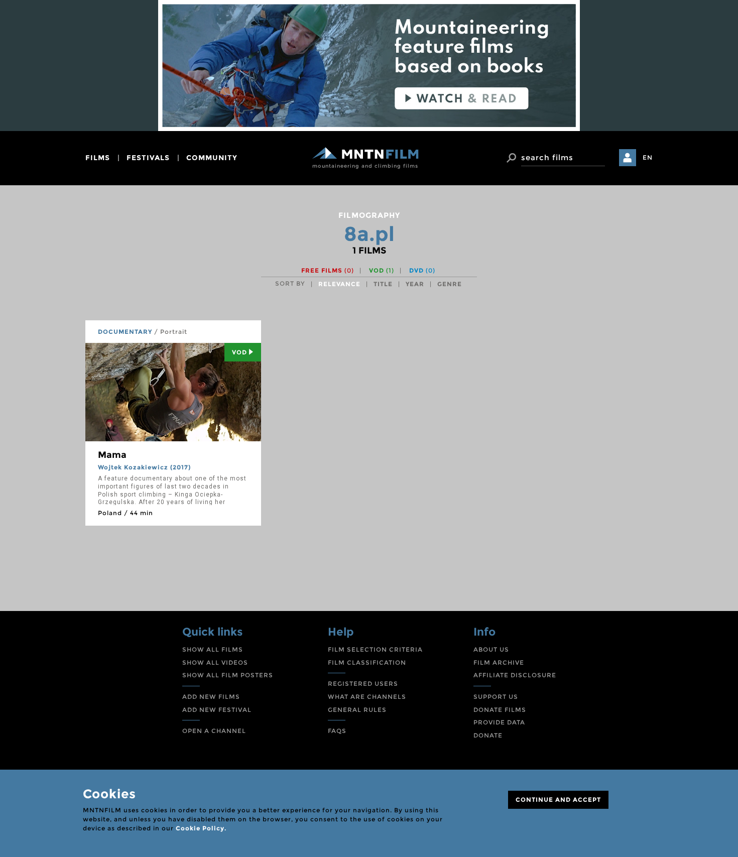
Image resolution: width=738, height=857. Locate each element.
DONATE (488, 735)
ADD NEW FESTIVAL (217, 709)
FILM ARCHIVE (498, 662)
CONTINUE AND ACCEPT (558, 799)
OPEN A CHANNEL (214, 730)
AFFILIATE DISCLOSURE (514, 675)
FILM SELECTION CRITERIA (375, 649)
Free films (327, 270)
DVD (422, 270)
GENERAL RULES (357, 709)
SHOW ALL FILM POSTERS (227, 675)
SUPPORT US (495, 696)
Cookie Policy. (201, 828)
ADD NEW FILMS (211, 696)
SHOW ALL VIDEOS (215, 662)
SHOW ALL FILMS (212, 649)
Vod (239, 352)
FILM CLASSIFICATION (367, 662)
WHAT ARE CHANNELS (367, 696)
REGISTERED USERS (363, 683)
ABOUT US (491, 649)
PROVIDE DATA (499, 722)
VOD (381, 270)
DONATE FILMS (499, 709)
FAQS (337, 730)
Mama (112, 454)
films (97, 157)
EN (648, 157)
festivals (148, 157)
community (211, 157)
